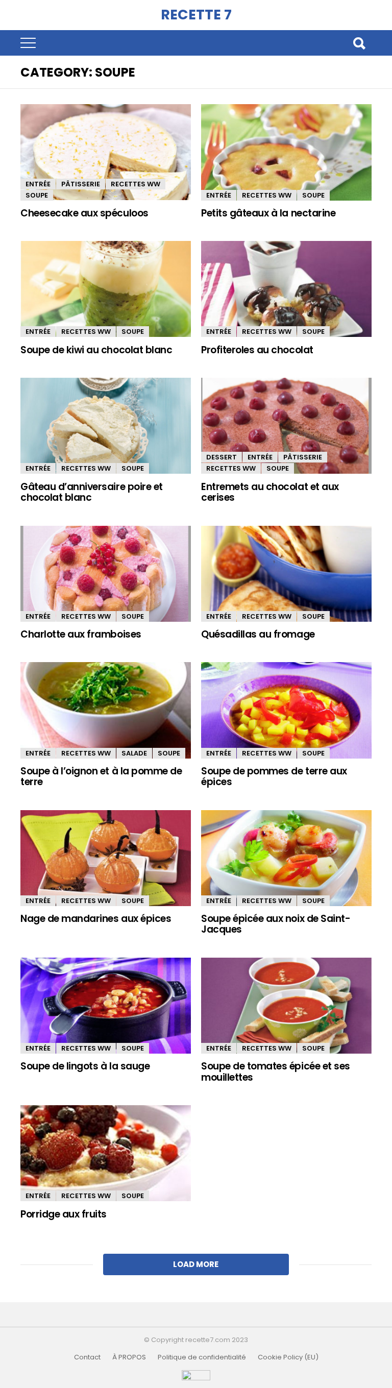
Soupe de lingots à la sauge (85, 1066)
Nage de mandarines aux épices (95, 919)
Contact (87, 1357)
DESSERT (221, 457)
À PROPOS (129, 1357)
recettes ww (135, 184)
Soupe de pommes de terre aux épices (274, 776)
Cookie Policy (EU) (288, 1357)
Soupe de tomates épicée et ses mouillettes (275, 1071)
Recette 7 (196, 14)
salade (134, 753)
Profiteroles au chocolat (257, 350)
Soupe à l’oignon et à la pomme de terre (101, 776)
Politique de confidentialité (202, 1357)
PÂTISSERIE (80, 184)
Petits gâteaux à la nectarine (268, 213)
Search (358, 43)
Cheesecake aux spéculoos (84, 213)
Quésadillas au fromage (258, 634)
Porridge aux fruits (63, 1214)
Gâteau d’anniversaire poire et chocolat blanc (91, 492)
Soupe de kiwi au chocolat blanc (96, 350)
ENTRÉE (38, 184)
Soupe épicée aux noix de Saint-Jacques (275, 924)
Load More (195, 1264)
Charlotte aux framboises (80, 634)
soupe (37, 195)
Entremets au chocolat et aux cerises (270, 492)
